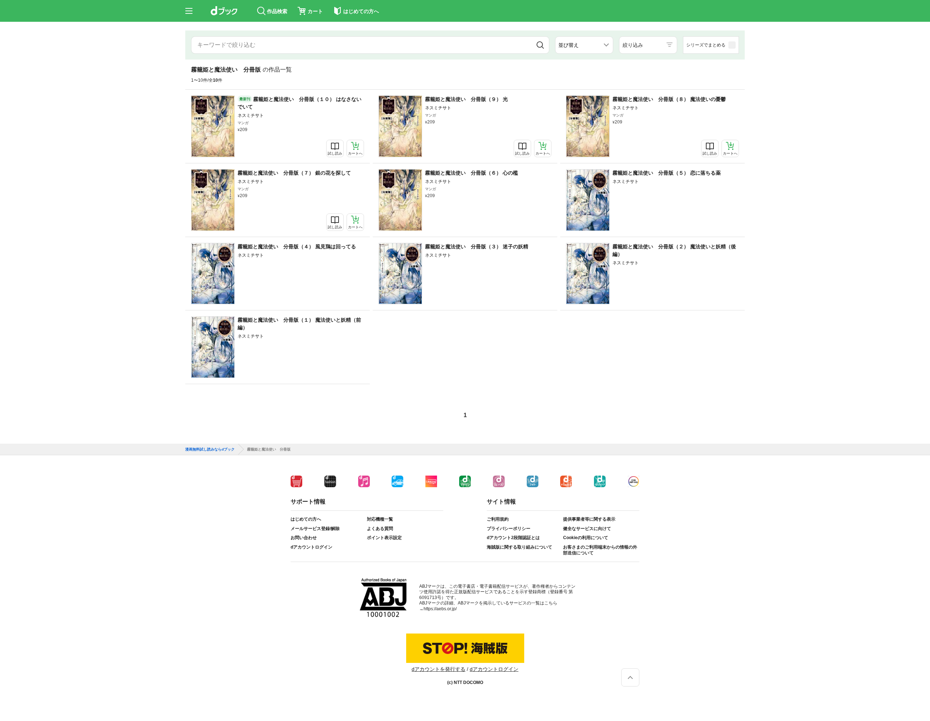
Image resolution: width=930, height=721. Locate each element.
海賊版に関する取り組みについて (519, 547)
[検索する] (540, 45)
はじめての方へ (306, 519)
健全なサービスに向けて (587, 528)
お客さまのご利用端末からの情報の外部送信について (600, 550)
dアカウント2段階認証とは (513, 537)
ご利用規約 (498, 519)
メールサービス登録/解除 (315, 528)
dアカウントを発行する (438, 669)
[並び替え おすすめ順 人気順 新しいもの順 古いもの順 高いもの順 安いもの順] (584, 45)
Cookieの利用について (585, 537)
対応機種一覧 (380, 519)
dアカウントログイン (311, 547)
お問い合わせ (304, 537)
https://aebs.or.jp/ (440, 608)
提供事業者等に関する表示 (589, 519)
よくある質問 (380, 528)
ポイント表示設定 (384, 537)
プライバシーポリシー (508, 528)
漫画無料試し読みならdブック (210, 449)
